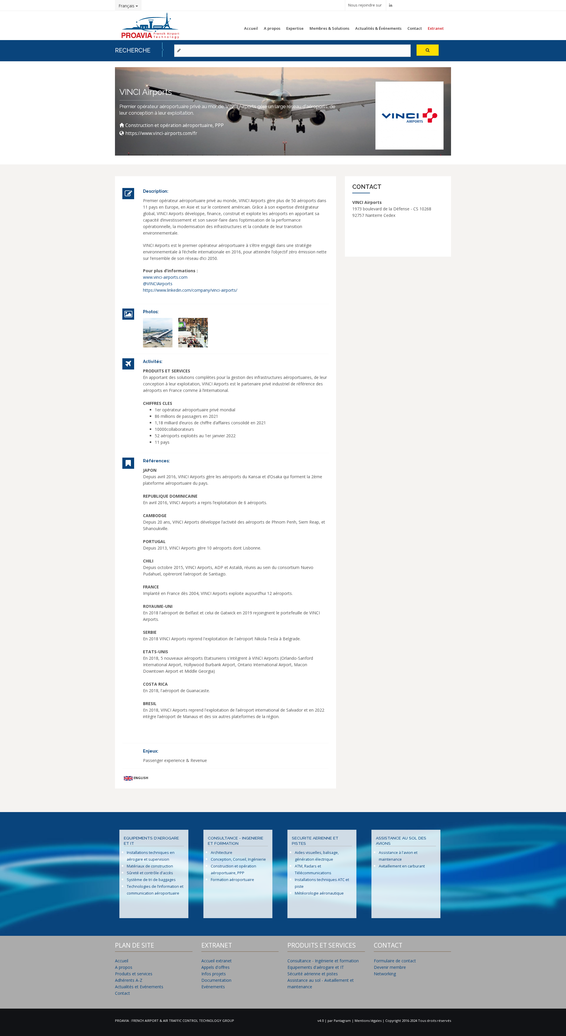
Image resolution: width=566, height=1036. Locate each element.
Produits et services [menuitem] (133, 973)
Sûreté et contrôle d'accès (150, 872)
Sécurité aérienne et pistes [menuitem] (312, 973)
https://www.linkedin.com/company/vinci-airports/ (190, 290)
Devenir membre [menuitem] (390, 967)
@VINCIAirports (157, 283)
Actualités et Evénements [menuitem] (139, 986)
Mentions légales (368, 1020)
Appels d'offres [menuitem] (215, 967)
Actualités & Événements (378, 28)
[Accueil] (150, 24)
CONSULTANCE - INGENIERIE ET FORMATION (235, 841)
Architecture (221, 852)
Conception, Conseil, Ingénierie (238, 859)
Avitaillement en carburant (402, 866)
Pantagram (343, 1020)
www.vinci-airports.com (165, 277)
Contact (414, 28)
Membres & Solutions (329, 28)
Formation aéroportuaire (232, 879)
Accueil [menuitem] (121, 961)
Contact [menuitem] (122, 993)
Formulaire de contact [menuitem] (395, 961)
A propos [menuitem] (123, 967)
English (140, 778)
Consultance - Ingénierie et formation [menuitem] (323, 961)
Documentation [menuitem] (216, 980)
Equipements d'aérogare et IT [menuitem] (315, 967)
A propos (272, 28)
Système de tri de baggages (151, 879)
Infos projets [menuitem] (213, 973)
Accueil (251, 28)
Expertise (295, 28)
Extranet (436, 28)
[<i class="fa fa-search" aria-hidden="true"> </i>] (428, 50)
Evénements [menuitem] (213, 986)
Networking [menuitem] (385, 973)
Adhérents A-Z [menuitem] (128, 980)
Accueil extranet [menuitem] (216, 961)
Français (127, 6)
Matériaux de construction (150, 866)
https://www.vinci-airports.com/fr (161, 133)
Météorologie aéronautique (319, 893)
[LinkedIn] (390, 5)
